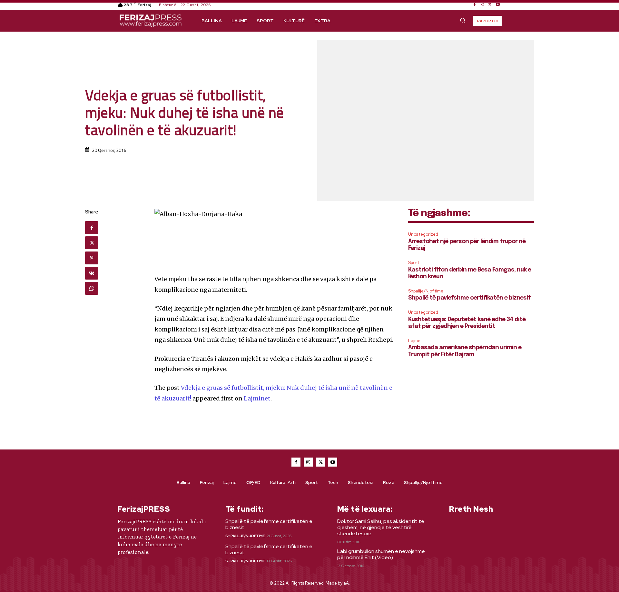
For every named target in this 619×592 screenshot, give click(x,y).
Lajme (414, 340)
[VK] (91, 273)
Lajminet (257, 398)
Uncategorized (423, 234)
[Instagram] (482, 5)
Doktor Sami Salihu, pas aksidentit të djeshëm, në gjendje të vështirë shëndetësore (380, 527)
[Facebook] (474, 5)
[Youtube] (498, 5)
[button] (463, 20)
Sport (413, 262)
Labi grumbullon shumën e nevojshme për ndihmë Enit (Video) (381, 554)
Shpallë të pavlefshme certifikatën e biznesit (469, 298)
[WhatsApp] (91, 288)
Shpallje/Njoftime (425, 291)
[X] (490, 5)
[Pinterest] (91, 258)
